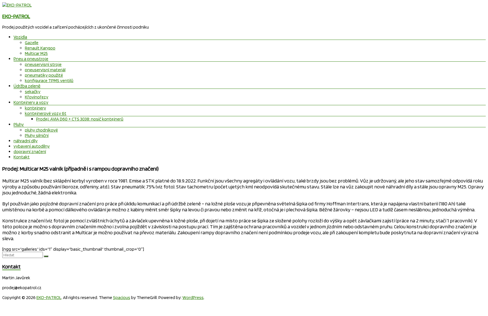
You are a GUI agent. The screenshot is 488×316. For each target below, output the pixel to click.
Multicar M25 (36, 53)
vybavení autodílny (32, 146)
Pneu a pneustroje (31, 58)
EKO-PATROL (16, 16)
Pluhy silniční (37, 135)
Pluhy (19, 124)
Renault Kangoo (40, 48)
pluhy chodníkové (41, 130)
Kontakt (22, 157)
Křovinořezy (36, 97)
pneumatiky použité (44, 75)
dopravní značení (30, 151)
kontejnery (35, 108)
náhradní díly (26, 140)
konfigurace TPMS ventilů (49, 80)
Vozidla (20, 37)
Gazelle (31, 42)
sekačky (32, 91)
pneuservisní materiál (45, 69)
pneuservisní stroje (43, 64)
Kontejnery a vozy (31, 102)
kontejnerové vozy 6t (45, 113)
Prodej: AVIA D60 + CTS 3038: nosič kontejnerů (79, 119)
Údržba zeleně (27, 86)
